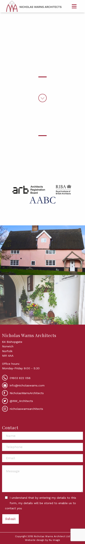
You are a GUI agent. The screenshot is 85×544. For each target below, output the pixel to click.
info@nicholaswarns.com (27, 385)
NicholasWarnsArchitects (26, 393)
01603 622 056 (20, 378)
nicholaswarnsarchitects (26, 408)
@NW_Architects (21, 401)
